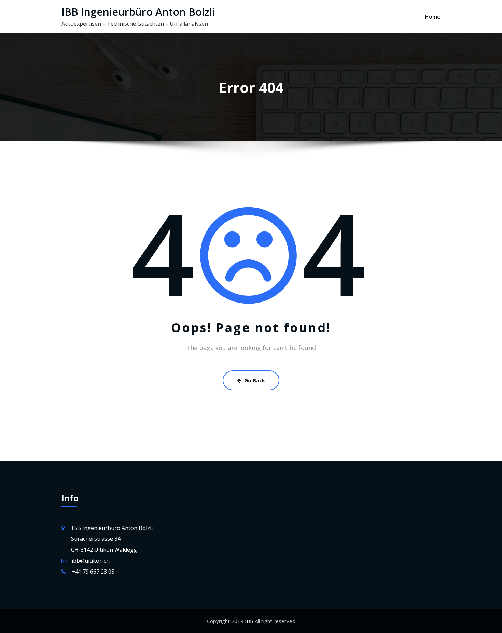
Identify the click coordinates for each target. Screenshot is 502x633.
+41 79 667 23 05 (93, 571)
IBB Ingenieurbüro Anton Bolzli (138, 12)
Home (433, 16)
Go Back (254, 380)
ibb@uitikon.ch (91, 560)
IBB (248, 621)
